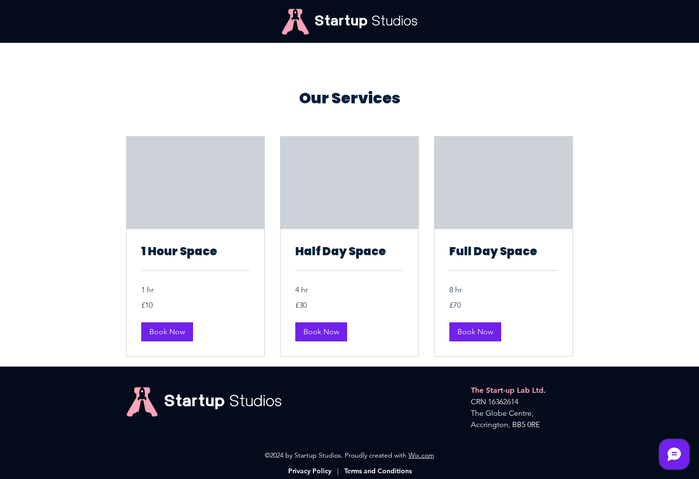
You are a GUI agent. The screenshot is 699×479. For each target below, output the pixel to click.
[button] (167, 331)
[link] (195, 251)
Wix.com (421, 455)
